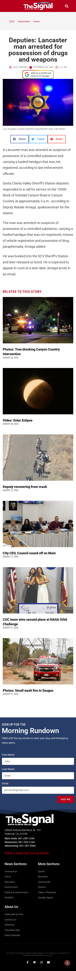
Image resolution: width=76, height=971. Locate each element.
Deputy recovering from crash (25, 487)
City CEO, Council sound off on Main (29, 553)
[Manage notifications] (67, 963)
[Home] (5, 21)
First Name (8, 754)
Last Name (8, 769)
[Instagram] (41, 962)
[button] (9, 6)
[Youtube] (48, 962)
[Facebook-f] (27, 962)
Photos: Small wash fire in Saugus (28, 690)
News (37, 21)
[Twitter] (34, 962)
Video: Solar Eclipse (17, 420)
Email (5, 783)
